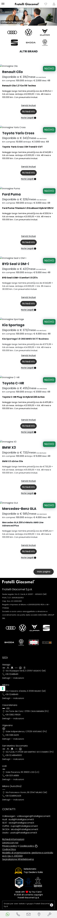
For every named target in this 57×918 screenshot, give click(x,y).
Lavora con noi (10, 842)
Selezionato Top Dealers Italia (33, 870)
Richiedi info (28, 111)
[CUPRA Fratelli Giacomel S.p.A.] (45, 32)
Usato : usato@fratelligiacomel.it (19, 832)
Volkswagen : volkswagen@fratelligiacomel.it (26, 816)
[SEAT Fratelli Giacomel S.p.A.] (14, 42)
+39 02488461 (11, 674)
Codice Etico (9, 849)
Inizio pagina (43, 571)
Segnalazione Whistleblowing (18, 859)
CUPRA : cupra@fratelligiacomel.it (20, 826)
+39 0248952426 (13, 795)
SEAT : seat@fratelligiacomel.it (18, 822)
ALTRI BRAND (29, 51)
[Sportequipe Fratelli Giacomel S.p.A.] (33, 642)
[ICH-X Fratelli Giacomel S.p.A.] (47, 642)
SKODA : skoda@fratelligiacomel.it (20, 829)
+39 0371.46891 (12, 775)
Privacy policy (9, 845)
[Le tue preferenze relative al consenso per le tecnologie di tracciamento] (2, 688)
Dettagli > (6, 678)
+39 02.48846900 (13, 755)
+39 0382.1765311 (12, 714)
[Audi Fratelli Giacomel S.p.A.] (12, 32)
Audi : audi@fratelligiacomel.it (18, 819)
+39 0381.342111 (12, 735)
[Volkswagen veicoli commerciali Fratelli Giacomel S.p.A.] (45, 42)
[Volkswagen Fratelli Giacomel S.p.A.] (28, 32)
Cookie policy (27, 845)
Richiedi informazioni (13, 839)
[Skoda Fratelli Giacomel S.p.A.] (31, 42)
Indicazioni (18, 678)
